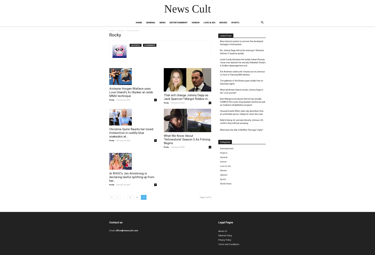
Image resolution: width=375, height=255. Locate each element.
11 (130, 197)
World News (226, 183)
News (163, 22)
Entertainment (179, 22)
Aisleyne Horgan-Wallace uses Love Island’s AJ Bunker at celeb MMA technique (131, 92)
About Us (222, 231)
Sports (235, 22)
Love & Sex (209, 22)
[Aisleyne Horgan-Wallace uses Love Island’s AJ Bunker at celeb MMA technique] (133, 76)
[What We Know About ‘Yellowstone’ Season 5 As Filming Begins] (187, 120)
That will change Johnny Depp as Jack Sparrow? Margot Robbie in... (187, 97)
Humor (196, 22)
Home (139, 22)
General (150, 22)
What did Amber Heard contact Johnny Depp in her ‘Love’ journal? (241, 91)
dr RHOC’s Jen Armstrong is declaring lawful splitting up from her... (131, 177)
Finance (223, 152)
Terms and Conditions (228, 244)
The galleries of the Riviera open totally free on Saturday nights (241, 82)
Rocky (111, 100)
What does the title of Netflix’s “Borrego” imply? (241, 130)
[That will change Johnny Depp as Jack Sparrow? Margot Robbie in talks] (187, 80)
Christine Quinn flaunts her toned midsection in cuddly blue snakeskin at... (131, 132)
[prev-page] (111, 197)
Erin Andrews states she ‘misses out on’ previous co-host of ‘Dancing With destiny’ (242, 73)
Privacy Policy (224, 239)
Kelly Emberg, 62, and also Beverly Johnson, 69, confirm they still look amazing (241, 121)
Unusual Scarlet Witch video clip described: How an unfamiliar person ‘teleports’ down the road (242, 112)
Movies (223, 22)
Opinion (223, 174)
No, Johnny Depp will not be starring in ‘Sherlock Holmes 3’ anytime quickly (242, 52)
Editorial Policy (225, 235)
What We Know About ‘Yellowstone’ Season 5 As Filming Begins (187, 139)
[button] (262, 22)
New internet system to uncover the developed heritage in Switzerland (241, 43)
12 (137, 197)
